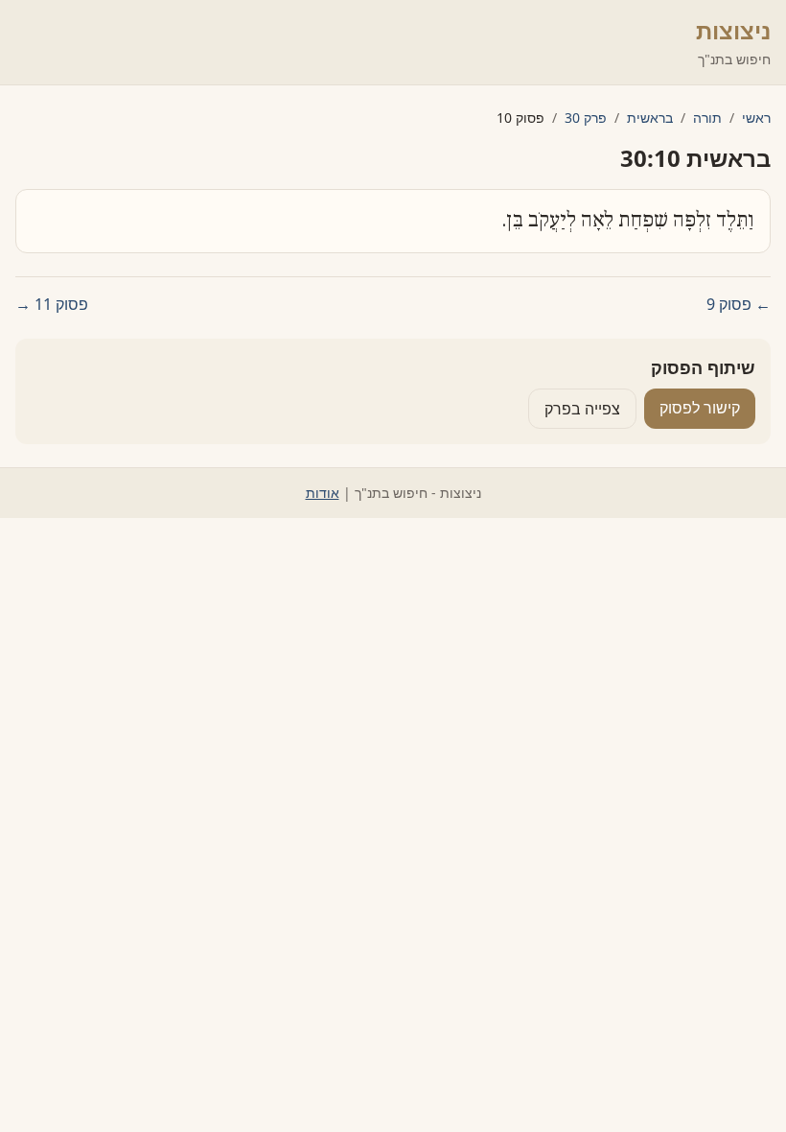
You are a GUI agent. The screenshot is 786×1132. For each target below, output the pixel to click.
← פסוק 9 (738, 304)
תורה (707, 117)
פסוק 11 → (51, 304)
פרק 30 (586, 117)
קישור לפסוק (699, 407)
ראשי (756, 117)
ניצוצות (733, 30)
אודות (322, 492)
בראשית (650, 117)
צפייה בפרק (582, 408)
